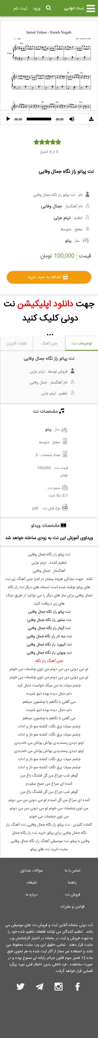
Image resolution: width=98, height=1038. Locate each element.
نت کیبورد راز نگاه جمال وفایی (49, 644)
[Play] (8, 119)
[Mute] (72, 119)
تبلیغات (31, 882)
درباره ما (32, 894)
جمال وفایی (51, 206)
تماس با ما (72, 870)
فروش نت (72, 894)
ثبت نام (20, 8)
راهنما (72, 882)
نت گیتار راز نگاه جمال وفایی (49, 628)
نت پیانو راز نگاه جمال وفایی (49, 612)
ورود (37, 8)
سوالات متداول (31, 870)
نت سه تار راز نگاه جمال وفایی (49, 636)
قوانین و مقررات (72, 906)
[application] (49, 119)
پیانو (68, 241)
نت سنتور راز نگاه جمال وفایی (49, 620)
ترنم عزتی (62, 218)
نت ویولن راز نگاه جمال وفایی (49, 653)
